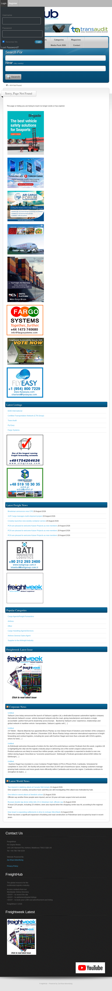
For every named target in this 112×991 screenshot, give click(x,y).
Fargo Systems (14, 430)
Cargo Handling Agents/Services (21, 631)
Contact (76, 45)
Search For (13, 52)
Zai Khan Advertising (15, 860)
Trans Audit (12, 421)
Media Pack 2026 (58, 45)
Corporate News (17, 706)
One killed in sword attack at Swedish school (25, 795)
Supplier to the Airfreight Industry (20, 640)
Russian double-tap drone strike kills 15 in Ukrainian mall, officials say (35, 802)
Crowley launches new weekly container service (27, 521)
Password (7, 28)
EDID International (15, 411)
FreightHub (43, 983)
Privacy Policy (12, 866)
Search (15, 76)
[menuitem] (22, 10)
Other (10, 626)
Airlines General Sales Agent (19, 636)
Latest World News (19, 781)
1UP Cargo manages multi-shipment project (25, 516)
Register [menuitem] (13, 3)
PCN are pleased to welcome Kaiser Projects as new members (32, 526)
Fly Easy (11, 425)
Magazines (76, 40)
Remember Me (12, 42)
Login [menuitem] (3, 3)
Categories (59, 40)
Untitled (11, 713)
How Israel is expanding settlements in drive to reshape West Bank (34, 812)
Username (7, 15)
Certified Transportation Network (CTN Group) (26, 416)
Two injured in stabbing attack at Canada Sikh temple (29, 787)
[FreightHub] (7, 85)
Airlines (11, 621)
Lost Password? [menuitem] (10, 47)
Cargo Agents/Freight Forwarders (21, 616)
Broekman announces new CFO (20, 511)
